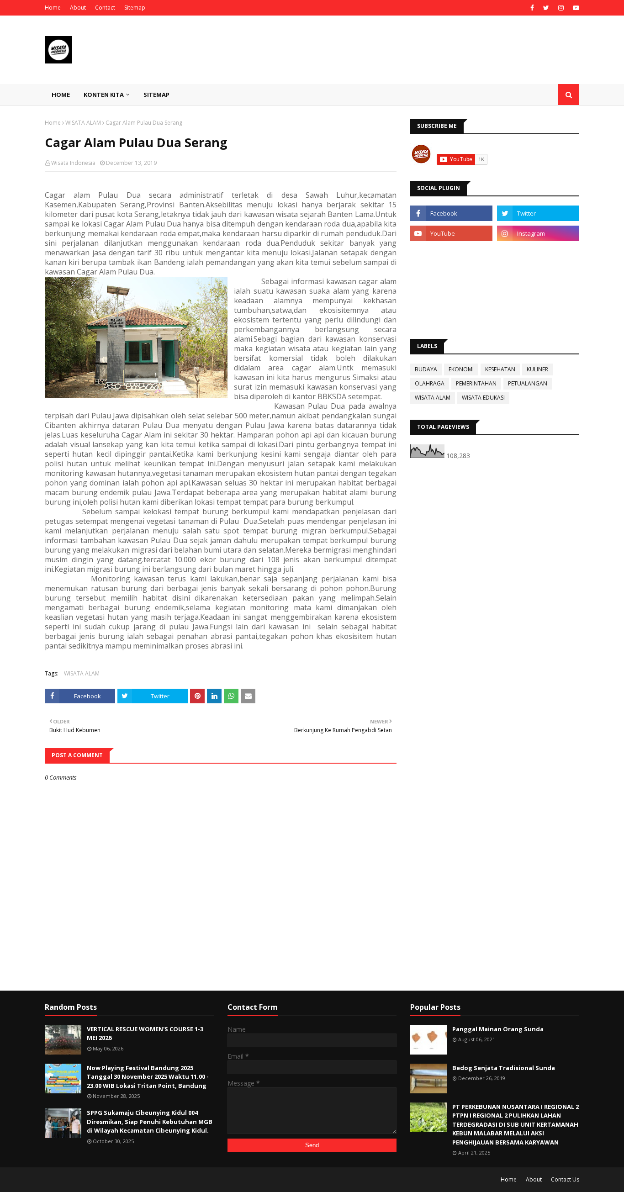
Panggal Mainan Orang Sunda (498, 1029)
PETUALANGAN (527, 383)
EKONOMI (461, 369)
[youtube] (575, 8)
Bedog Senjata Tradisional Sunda (503, 1068)
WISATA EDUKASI (483, 397)
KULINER (537, 369)
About (78, 7)
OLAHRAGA (429, 383)
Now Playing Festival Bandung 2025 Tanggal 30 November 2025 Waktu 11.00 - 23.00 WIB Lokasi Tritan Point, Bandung (148, 1077)
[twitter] (546, 8)
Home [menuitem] (61, 94)
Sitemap (134, 7)
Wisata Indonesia (73, 163)
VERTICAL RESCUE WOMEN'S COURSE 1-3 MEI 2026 (145, 1033)
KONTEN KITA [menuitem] (104, 94)
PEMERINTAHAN (476, 383)
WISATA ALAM (83, 123)
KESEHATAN (500, 369)
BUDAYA (426, 369)
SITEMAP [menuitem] (156, 94)
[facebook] (532, 8)
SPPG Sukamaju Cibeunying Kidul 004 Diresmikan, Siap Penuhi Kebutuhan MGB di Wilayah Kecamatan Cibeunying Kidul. (149, 1121)
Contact (105, 7)
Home (53, 7)
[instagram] (561, 8)
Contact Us (565, 1179)
